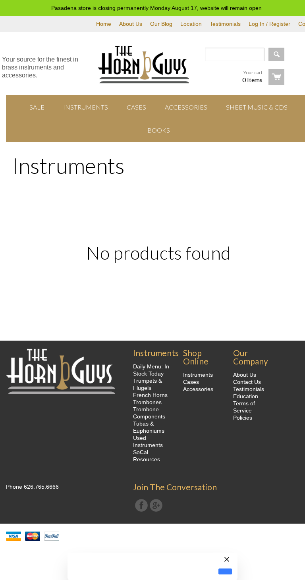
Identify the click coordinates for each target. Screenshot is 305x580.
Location (191, 24)
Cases (191, 382)
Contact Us (247, 382)
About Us (130, 24)
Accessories (198, 389)
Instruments (198, 375)
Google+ (156, 505)
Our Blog (161, 24)
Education (245, 396)
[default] (225, 571)
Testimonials (225, 24)
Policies (242, 417)
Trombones (147, 402)
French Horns (150, 395)
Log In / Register (269, 24)
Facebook (141, 505)
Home (103, 24)
